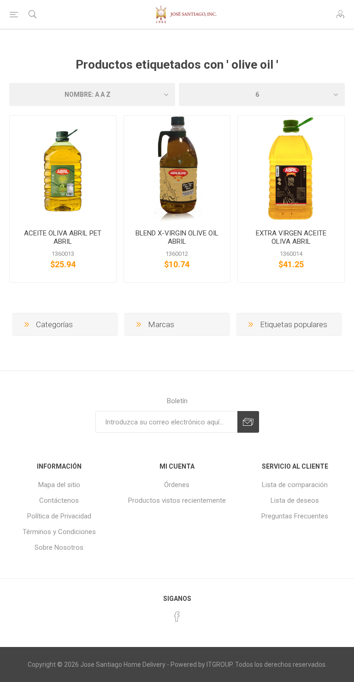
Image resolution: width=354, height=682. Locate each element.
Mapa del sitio (59, 485)
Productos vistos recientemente (177, 500)
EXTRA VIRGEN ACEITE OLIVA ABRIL (291, 237)
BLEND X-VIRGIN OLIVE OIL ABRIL (177, 237)
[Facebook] (177, 616)
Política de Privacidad (59, 516)
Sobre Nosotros (59, 547)
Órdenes (176, 485)
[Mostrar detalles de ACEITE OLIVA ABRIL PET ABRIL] (63, 169)
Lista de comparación (295, 485)
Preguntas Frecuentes (294, 516)
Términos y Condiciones (59, 532)
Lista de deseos (295, 500)
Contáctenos (59, 500)
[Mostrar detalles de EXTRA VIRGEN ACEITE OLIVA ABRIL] (291, 169)
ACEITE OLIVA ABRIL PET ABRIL (62, 237)
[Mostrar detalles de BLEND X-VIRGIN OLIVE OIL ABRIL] (177, 169)
